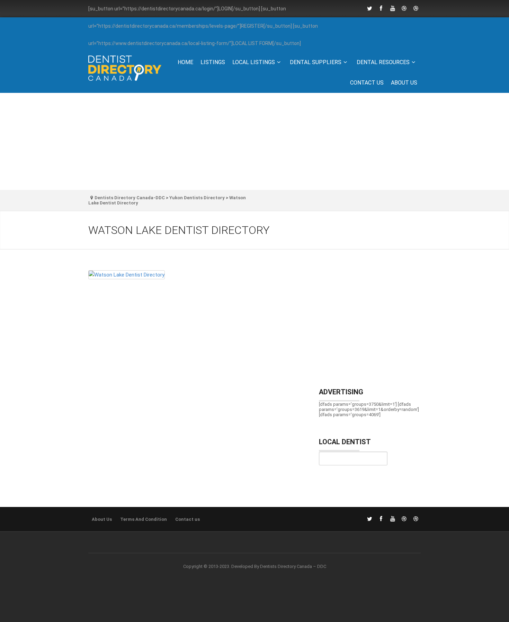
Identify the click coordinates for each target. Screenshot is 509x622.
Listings (212, 62)
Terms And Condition (143, 519)
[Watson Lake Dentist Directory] (196, 277)
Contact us (367, 82)
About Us (404, 82)
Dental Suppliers (315, 62)
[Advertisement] (254, 141)
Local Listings (253, 62)
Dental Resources (383, 62)
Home (185, 62)
